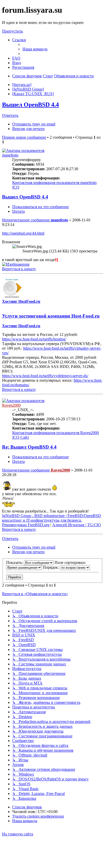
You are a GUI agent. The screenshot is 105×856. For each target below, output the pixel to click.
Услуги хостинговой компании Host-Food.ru (51, 316)
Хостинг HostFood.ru (21, 301)
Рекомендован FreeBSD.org (25, 525)
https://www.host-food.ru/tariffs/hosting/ (34, 339)
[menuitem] (34, 49)
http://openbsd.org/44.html (23, 233)
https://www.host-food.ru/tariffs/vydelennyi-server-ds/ (45, 376)
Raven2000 (11, 405)
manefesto (10, 155)
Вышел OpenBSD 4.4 (30, 104)
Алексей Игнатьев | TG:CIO (76, 525)
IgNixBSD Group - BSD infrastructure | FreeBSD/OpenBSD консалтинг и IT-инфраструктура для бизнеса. (51, 517)
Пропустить (12, 31)
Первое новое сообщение (24, 137)
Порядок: (51, 567)
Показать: (15, 562)
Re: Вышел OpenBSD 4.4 (29, 447)
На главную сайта (17, 834)
